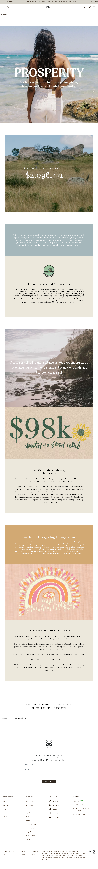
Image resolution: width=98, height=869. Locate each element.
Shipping (6, 805)
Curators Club (31, 809)
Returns (5, 801)
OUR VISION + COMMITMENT (39, 704)
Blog (27, 816)
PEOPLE (35, 708)
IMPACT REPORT (64, 704)
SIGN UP (49, 781)
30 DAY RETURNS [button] (9, 1)
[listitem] (49, 762)
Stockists (6, 816)
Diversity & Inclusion (33, 828)
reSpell (28, 832)
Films (28, 820)
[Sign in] (86, 7)
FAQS (5, 809)
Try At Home (30, 813)
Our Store (29, 805)
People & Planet (31, 824)
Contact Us (7, 813)
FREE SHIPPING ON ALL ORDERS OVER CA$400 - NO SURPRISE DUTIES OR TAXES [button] (52, 1)
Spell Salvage (30, 835)
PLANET (47, 708)
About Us (29, 801)
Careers (28, 839)
